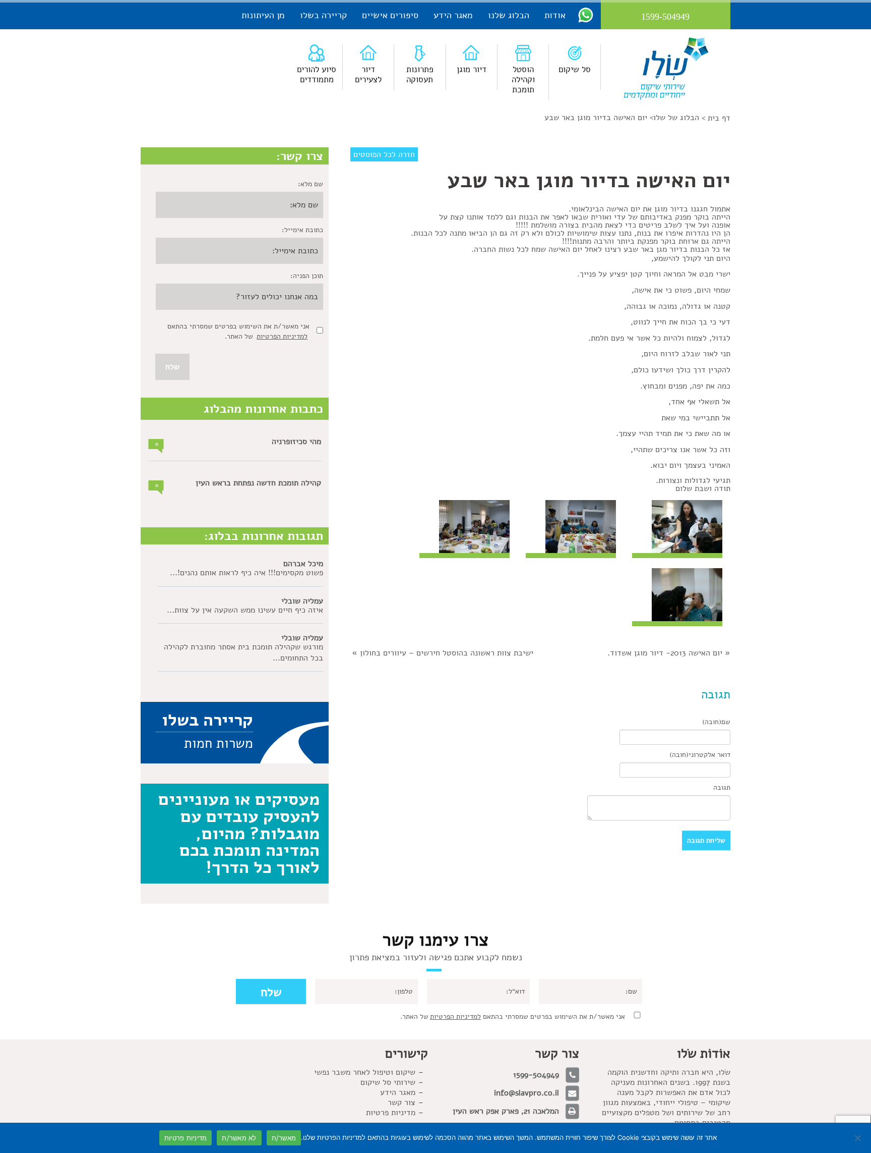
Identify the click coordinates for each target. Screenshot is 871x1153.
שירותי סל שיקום (387, 1082)
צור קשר (401, 1102)
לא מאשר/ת (239, 1138)
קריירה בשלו (323, 15)
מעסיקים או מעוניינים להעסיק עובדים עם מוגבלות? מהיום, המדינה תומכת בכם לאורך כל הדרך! (239, 833)
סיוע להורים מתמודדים (316, 74)
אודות (555, 15)
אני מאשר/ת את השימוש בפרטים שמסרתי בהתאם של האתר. (512, 1016)
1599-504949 (536, 1075)
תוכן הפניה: (306, 276)
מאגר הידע (453, 15)
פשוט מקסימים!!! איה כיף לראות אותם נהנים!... (246, 572)
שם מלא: (310, 184)
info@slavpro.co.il (526, 1093)
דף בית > (716, 118)
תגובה (721, 787)
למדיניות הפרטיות (282, 336)
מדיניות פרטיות (390, 1112)
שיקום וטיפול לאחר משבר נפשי (364, 1072)
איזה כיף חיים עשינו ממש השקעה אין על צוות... (245, 610)
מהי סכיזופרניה (296, 441)
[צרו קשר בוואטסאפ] (585, 14)
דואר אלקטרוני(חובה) (699, 754)
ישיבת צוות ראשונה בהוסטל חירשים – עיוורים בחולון (446, 652)
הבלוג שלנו (508, 15)
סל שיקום (574, 69)
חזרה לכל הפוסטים (384, 154)
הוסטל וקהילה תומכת (523, 79)
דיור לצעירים (368, 74)
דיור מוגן (471, 69)
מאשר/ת (284, 1138)
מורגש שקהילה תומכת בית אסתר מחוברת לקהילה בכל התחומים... (243, 652)
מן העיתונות (263, 15)
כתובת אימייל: (302, 230)
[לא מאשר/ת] (858, 1138)
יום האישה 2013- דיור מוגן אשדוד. (664, 652)
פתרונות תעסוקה (419, 74)
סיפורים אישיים (390, 15)
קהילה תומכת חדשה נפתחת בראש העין (258, 482)
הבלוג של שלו (676, 117)
